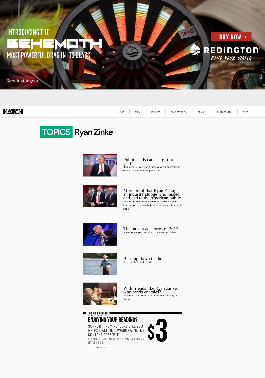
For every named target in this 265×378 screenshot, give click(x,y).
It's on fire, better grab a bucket (138, 262)
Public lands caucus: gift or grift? (148, 161)
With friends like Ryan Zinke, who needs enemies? (150, 290)
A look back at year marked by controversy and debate (149, 232)
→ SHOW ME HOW (99, 347)
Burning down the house (146, 258)
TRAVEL (202, 112)
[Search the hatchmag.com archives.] (259, 112)
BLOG (245, 112)
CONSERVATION (179, 112)
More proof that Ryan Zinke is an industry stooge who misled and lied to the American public (152, 194)
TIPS (137, 112)
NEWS (121, 112)
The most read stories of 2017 (150, 228)
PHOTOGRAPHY (224, 112)
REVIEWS (155, 112)
